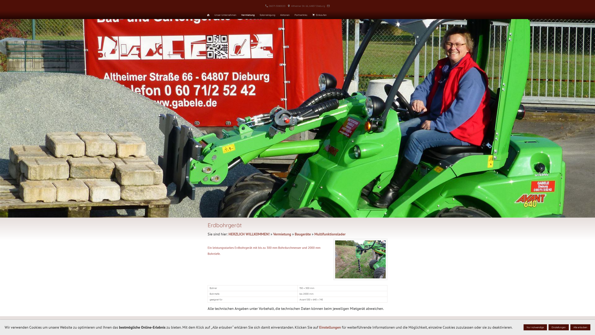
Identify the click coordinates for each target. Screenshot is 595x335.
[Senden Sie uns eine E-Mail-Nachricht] (328, 5)
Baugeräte (303, 234)
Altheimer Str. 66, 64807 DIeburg (308, 5)
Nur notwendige (535, 327)
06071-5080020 (276, 5)
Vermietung (282, 234)
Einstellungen (330, 327)
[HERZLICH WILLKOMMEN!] (208, 15)
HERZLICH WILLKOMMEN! (249, 234)
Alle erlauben (580, 327)
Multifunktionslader (330, 234)
